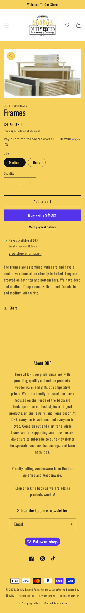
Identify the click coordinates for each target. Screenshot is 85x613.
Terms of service (69, 596)
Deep (36, 162)
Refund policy (26, 596)
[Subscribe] (70, 524)
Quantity (9, 173)
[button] (6, 25)
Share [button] (13, 307)
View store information (25, 253)
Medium (15, 162)
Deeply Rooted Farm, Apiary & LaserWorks (41, 589)
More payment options (42, 227)
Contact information (56, 603)
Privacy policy (47, 596)
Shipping (8, 131)
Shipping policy (31, 603)
